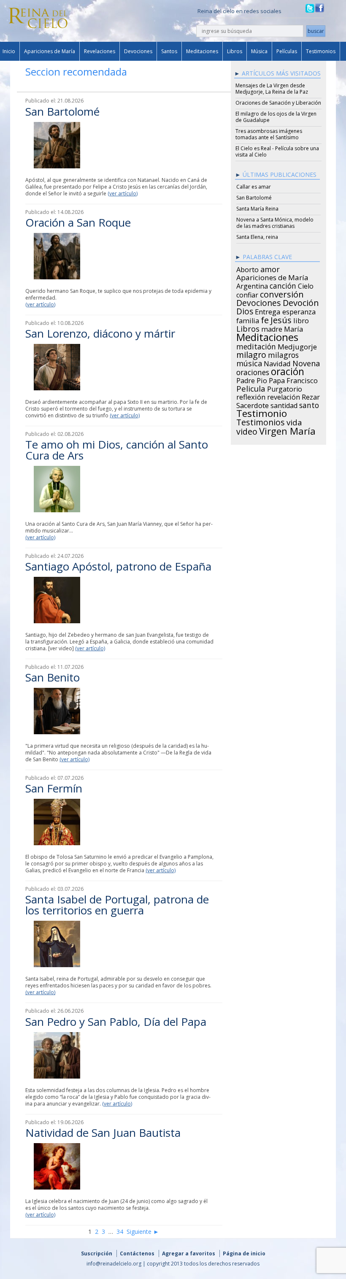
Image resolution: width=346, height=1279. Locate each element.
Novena (306, 362)
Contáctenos (137, 1253)
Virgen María (287, 429)
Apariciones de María (49, 51)
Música (259, 51)
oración (287, 370)
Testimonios (320, 51)
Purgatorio (284, 387)
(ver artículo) (123, 193)
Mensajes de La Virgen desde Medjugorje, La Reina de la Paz (271, 88)
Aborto (247, 268)
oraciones (252, 371)
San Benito (52, 677)
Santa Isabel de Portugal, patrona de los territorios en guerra (117, 905)
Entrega (268, 310)
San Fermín (53, 788)
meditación (256, 345)
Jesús (281, 318)
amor (270, 268)
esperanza (299, 310)
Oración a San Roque (78, 222)
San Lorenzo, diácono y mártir (100, 333)
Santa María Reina (257, 208)
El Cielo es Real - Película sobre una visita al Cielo (277, 151)
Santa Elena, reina (257, 237)
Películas (286, 51)
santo (309, 403)
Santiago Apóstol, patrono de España (118, 566)
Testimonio (261, 412)
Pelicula (250, 387)
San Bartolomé (62, 111)
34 (119, 1232)
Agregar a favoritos (188, 1253)
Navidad (277, 362)
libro (301, 319)
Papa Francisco (293, 379)
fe (265, 319)
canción (283, 284)
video (246, 430)
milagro (251, 353)
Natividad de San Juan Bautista (103, 1132)
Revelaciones (99, 51)
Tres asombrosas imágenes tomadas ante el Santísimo (268, 134)
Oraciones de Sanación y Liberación (278, 102)
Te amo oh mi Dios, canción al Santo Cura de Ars (116, 450)
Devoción (301, 301)
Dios (244, 310)
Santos (169, 51)
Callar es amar (253, 186)
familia (247, 319)
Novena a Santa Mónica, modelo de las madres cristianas (275, 223)
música (249, 362)
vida (294, 421)
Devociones (138, 51)
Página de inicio (244, 1253)
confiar (247, 293)
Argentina (252, 284)
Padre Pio (251, 379)
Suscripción (96, 1253)
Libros (234, 51)
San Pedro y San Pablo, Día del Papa (115, 1021)
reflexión (250, 395)
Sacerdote (252, 404)
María (293, 327)
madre (271, 327)
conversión (282, 292)
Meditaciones (202, 51)
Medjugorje (297, 345)
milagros (283, 353)
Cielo (306, 284)
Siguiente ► (143, 1232)
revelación (283, 395)
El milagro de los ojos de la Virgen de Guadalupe (275, 117)
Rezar (311, 395)
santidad (283, 404)
